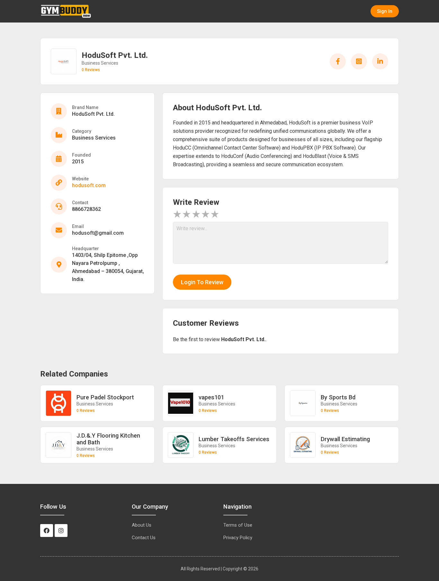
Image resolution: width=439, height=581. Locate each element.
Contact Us (144, 537)
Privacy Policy (237, 537)
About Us (141, 525)
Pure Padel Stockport (105, 397)
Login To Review (202, 282)
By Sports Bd (338, 397)
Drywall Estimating (345, 439)
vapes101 (211, 397)
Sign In (384, 11)
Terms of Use (237, 525)
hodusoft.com (89, 185)
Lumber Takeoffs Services (234, 439)
